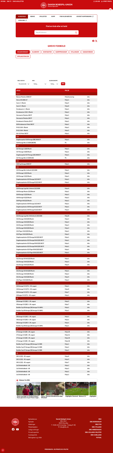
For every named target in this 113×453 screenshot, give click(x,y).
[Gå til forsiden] (56, 5)
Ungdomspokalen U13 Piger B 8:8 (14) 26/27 (29, 249)
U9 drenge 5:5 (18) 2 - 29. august (26, 301)
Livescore (21, 20)
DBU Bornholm (95, 422)
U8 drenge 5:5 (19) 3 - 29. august (26, 322)
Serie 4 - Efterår (21, 106)
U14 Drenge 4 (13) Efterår (24, 197)
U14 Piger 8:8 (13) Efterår (24, 200)
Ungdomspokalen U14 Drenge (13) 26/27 (28, 203)
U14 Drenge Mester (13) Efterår (25, 191)
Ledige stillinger (33, 429)
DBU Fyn (98, 424)
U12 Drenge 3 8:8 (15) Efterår (25, 264)
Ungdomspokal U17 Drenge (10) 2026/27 (28, 155)
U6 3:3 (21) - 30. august (23, 356)
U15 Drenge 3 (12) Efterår (24, 176)
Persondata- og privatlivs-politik (56, 449)
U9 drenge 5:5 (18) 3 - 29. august (26, 304)
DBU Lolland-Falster (93, 432)
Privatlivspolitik (33, 432)
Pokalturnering (69, 97)
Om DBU (3, 1)
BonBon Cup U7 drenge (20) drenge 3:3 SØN (29, 344)
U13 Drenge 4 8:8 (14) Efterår (25, 228)
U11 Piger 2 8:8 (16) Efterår (24, 280)
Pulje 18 (67, 341)
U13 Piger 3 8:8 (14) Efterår (24, 234)
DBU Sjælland (96, 435)
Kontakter (47, 52)
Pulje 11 (67, 335)
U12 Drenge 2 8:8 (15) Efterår (25, 261)
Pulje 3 (67, 173)
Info (88, 97)
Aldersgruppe (53, 80)
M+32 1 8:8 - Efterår (22, 127)
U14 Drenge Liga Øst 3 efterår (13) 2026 (28, 188)
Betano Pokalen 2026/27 (23, 97)
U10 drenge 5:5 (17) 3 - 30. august (26, 289)
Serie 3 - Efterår (21, 103)
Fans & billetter (18, 1)
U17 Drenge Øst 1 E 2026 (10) (25, 158)
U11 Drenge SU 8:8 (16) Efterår (25, 271)
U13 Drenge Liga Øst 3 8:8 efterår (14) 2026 (29, 216)
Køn (33, 80)
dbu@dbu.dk (64, 427)
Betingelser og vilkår (35, 437)
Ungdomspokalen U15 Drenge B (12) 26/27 (29, 182)
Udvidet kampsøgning (84, 16)
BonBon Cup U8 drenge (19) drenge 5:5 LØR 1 (29, 325)
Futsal (98, 437)
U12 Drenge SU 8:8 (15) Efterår (25, 258)
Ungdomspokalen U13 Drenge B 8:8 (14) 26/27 (30, 240)
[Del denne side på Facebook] (93, 41)
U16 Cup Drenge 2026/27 (23, 164)
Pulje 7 (67, 292)
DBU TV (9, 1)
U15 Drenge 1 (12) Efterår (24, 173)
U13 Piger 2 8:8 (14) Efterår (24, 231)
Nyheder (31, 422)
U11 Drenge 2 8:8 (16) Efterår (25, 274)
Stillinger (75, 52)
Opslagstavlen (23, 56)
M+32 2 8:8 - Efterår (22, 130)
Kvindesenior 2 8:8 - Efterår (24, 112)
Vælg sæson (21, 80)
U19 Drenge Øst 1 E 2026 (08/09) (26, 142)
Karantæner (88, 52)
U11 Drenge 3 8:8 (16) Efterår (25, 277)
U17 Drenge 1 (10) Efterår (24, 148)
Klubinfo (35, 52)
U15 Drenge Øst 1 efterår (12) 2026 (26, 170)
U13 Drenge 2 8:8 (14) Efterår (25, 219)
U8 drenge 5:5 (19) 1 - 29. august (26, 316)
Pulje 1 (67, 100)
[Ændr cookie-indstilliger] (3, 450)
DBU (99, 419)
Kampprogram (61, 52)
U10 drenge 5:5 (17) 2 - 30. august (26, 286)
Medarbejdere (32, 427)
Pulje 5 (67, 103)
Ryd (63, 83)
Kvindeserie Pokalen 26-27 (24, 121)
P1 (65, 142)
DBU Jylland (96, 427)
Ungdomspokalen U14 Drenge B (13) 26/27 (29, 206)
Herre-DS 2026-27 (21, 100)
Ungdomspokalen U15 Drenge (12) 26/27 (28, 179)
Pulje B (67, 216)
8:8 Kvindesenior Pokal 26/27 (25, 124)
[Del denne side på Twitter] (96, 41)
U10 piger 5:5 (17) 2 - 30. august (25, 295)
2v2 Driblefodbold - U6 (23, 365)
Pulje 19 (67, 332)
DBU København (95, 429)
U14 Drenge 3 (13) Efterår (24, 194)
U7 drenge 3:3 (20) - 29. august (25, 332)
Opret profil (107, 1)
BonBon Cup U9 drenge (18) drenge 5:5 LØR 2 (29, 307)
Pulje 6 (67, 106)
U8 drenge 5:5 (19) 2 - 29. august (26, 319)
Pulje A (67, 188)
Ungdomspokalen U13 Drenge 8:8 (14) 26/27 (29, 237)
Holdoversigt (22, 52)
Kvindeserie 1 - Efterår (23, 109)
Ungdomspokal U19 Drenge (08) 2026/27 (28, 139)
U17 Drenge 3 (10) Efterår (24, 152)
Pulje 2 (67, 112)
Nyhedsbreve (32, 419)
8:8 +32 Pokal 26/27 (22, 133)
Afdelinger (31, 424)
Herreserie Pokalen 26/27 (24, 115)
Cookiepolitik (32, 435)
